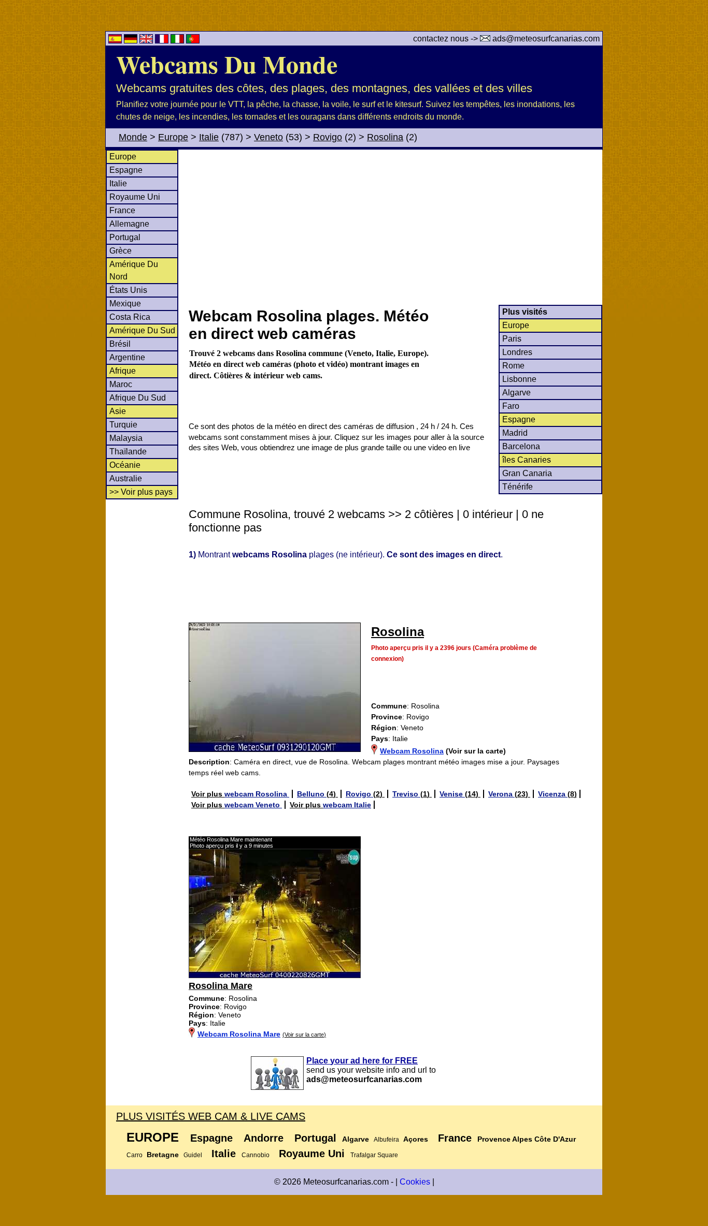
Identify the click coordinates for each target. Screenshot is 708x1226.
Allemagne (129, 223)
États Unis (128, 290)
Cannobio (256, 1155)
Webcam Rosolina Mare (238, 1034)
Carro (134, 1155)
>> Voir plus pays (141, 492)
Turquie (123, 424)
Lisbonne (519, 379)
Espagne (126, 170)
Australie (125, 478)
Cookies (415, 1181)
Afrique (122, 370)
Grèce (120, 250)
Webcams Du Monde (226, 64)
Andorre (264, 1138)
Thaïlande (128, 451)
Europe (173, 137)
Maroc (120, 384)
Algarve (516, 392)
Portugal (124, 237)
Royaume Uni (134, 197)
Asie (117, 411)
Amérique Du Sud (142, 330)
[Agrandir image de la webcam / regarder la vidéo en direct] (275, 975)
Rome (513, 365)
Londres (517, 352)
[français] (163, 40)
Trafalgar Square (374, 1155)
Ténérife (517, 486)
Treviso (406, 794)
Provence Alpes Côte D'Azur (526, 1139)
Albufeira (386, 1139)
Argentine (127, 357)
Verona (501, 794)
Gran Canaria (527, 473)
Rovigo (327, 137)
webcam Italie (347, 805)
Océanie (124, 465)
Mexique (125, 303)
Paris (511, 338)
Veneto (268, 137)
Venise (452, 794)
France (122, 210)
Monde (133, 137)
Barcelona (521, 446)
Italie (209, 137)
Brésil (120, 343)
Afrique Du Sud (137, 397)
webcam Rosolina (256, 794)
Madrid (515, 433)
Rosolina (385, 137)
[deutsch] (131, 40)
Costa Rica (129, 317)
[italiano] (178, 40)
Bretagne (163, 1154)
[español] (116, 40)
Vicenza (553, 794)
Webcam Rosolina (412, 751)
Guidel (192, 1155)
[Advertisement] (395, 227)
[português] (193, 40)
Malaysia (126, 438)
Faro (510, 406)
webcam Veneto (253, 805)
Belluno (312, 794)
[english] (147, 40)
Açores (415, 1139)
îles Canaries (526, 459)
